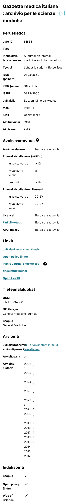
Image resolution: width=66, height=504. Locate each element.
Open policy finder (15, 256)
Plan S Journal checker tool (21, 263)
